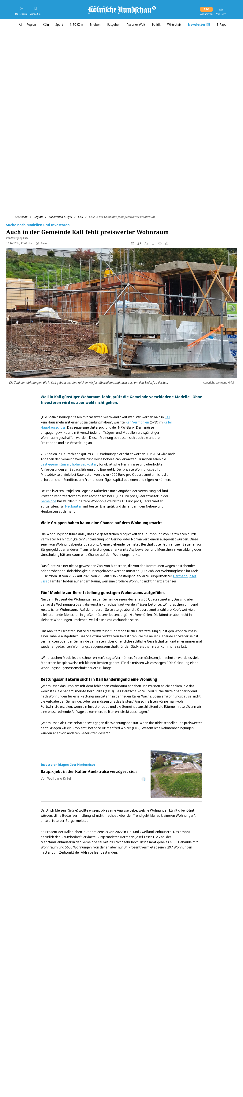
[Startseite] (121, 10)
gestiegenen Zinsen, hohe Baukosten (69, 464)
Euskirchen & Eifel (60, 217)
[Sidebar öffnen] (19, 24)
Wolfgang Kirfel (20, 238)
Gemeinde (48, 501)
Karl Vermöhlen (137, 422)
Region (38, 217)
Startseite (21, 217)
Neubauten (73, 506)
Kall (80, 217)
